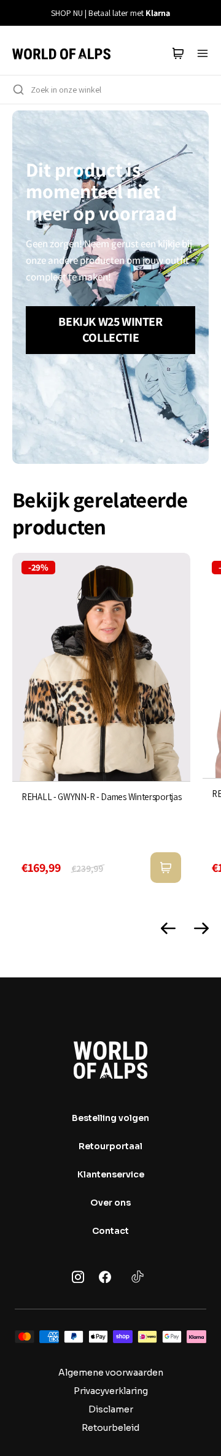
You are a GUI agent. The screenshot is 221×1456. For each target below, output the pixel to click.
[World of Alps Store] (61, 53)
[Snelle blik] (165, 867)
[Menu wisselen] (202, 53)
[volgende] (204, 13)
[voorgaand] (16, 13)
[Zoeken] (18, 89)
